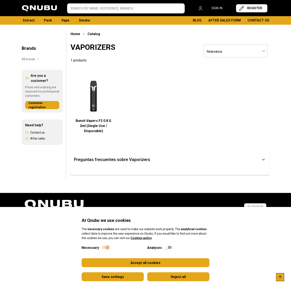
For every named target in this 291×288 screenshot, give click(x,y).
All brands (28, 59)
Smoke (84, 20)
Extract (29, 20)
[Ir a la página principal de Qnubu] (39, 8)
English (257, 206)
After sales (37, 138)
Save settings (113, 277)
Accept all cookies (145, 263)
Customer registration (37, 105)
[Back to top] (280, 277)
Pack (48, 20)
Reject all (178, 277)
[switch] (105, 247)
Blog (197, 20)
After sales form (224, 20)
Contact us (258, 20)
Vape (65, 20)
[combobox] (236, 51)
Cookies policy (141, 238)
